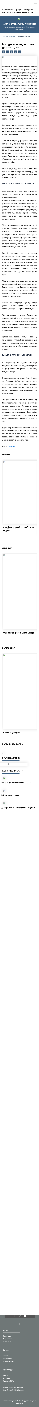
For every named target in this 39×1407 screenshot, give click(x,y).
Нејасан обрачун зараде (10, 795)
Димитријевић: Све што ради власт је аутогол (18, 808)
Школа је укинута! (11, 732)
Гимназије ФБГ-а (8, 1381)
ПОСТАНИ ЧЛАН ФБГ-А (12, 744)
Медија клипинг (8, 1339)
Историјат (6, 1378)
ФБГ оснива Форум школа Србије (18, 632)
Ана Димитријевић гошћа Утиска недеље (16, 783)
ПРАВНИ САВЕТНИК (11, 758)
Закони (5, 1356)
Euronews (11, 446)
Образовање (11, 36)
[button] (35, 3)
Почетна (4, 36)
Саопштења (7, 1336)
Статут (5, 1375)
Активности (7, 1342)
